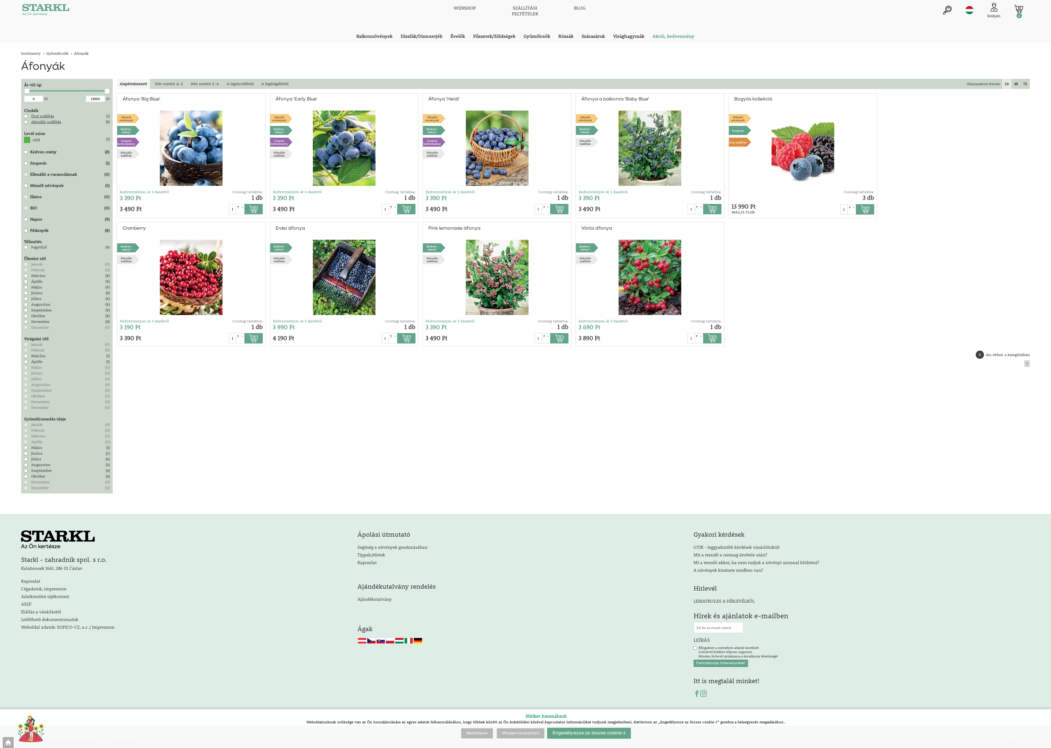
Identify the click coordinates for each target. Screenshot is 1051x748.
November (40, 321)
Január (36, 264)
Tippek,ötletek (371, 555)
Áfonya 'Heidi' (444, 99)
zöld (36, 139)
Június (37, 292)
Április (37, 281)
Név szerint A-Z (169, 83)
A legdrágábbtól (274, 83)
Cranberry (134, 228)
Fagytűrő (39, 247)
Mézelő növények (46, 185)
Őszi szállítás (42, 116)
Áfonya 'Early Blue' (296, 99)
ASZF (26, 604)
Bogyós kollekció (753, 99)
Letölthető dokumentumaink (49, 619)
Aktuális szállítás (46, 121)
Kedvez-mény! (126, 130)
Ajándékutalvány (374, 599)
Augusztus (40, 304)
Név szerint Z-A (205, 83)
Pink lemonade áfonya (454, 228)
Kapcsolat (30, 581)
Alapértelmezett (133, 83)
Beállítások (477, 733)
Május (36, 287)
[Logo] (45, 11)
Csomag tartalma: (247, 191)
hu (969, 10)
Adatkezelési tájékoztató (45, 596)
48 (1016, 83)
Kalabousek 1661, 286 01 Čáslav (51, 568)
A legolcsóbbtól (240, 83)
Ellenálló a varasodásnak (53, 174)
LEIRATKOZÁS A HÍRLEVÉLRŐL (724, 601)
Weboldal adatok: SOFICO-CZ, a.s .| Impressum (67, 627)
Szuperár (38, 163)
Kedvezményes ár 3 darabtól (144, 191)
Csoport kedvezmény (126, 142)
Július (36, 298)
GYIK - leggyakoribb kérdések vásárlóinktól (736, 547)
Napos (36, 219)
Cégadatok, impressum (44, 588)
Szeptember (41, 310)
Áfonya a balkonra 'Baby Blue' (615, 99)
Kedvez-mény (43, 151)
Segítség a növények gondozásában (392, 547)
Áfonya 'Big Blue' (141, 99)
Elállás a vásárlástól (41, 611)
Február (38, 269)
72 (1025, 83)
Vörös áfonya (596, 228)
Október (38, 315)
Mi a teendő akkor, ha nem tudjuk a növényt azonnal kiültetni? (756, 562)
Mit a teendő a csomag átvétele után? (730, 555)
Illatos (36, 196)
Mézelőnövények (126, 118)
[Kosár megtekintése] (1018, 8)
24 (1007, 83)
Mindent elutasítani (520, 733)
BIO (33, 207)
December (40, 327)
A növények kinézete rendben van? (728, 570)
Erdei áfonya (290, 228)
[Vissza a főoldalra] (8, 742)
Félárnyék (39, 230)
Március (38, 275)
